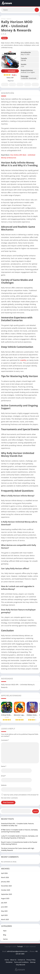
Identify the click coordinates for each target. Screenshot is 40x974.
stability (23, 360)
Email (3, 776)
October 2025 (5, 890)
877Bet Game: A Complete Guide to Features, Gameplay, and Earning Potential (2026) (19, 831)
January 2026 (5, 882)
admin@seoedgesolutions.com (17, 951)
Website (3, 785)
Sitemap (32, 962)
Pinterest (20, 84)
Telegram (27, 84)
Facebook (4, 84)
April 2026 (4, 873)
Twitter (12, 84)
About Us (13, 960)
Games (9, 19)
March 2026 (5, 877)
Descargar (11, 71)
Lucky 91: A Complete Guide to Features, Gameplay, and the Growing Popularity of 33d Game (19, 837)
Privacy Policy (30, 960)
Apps (4, 931)
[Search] (37, 10)
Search (35, 811)
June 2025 (4, 907)
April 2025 (4, 915)
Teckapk (20, 946)
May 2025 (4, 911)
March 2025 (5, 919)
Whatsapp (35, 84)
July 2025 (4, 903)
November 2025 (6, 886)
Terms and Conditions (21, 962)
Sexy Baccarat (20, 965)
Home (3, 19)
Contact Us (21, 960)
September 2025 (6, 894)
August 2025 (5, 898)
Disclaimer (9, 962)
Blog (4, 935)
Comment (5, 740)
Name (3, 766)
